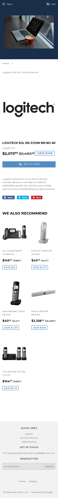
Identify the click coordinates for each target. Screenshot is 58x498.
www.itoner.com (19, 492)
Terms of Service (29, 438)
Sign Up (49, 466)
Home (5, 63)
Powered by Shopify (42, 492)
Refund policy (29, 441)
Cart (53, 4)
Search (29, 434)
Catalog (32, 481)
